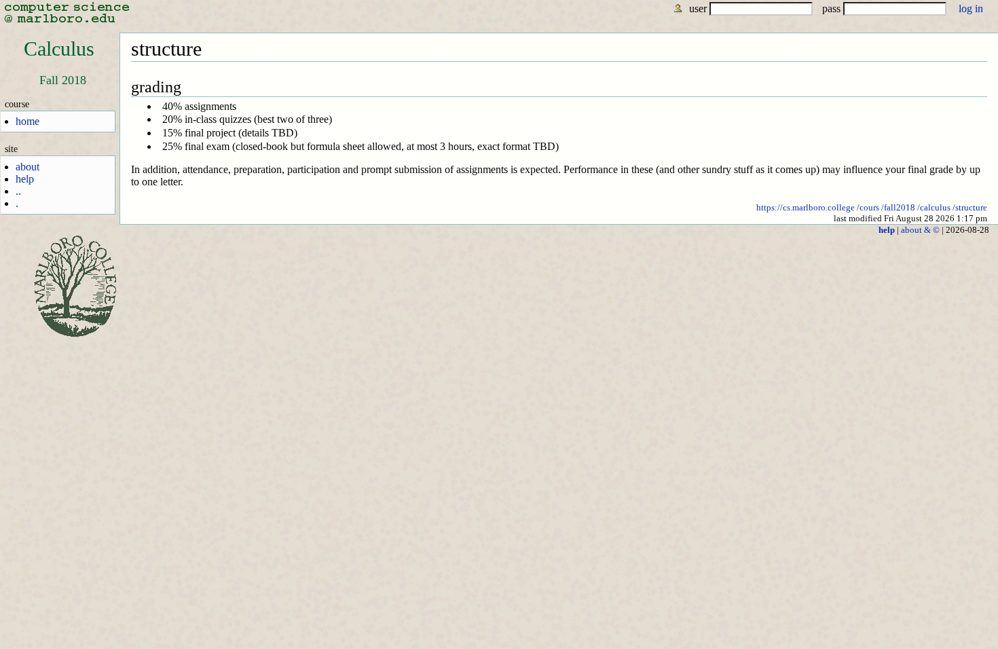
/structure (970, 207)
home (27, 121)
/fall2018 (898, 207)
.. (18, 191)
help (25, 179)
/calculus (933, 207)
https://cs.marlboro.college (805, 207)
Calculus (59, 48)
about (27, 166)
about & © (920, 230)
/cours (868, 207)
